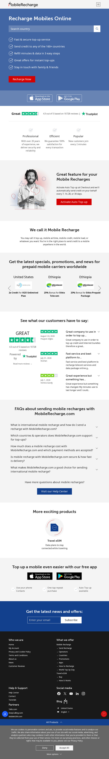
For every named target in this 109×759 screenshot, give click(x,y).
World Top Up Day (67, 669)
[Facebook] (59, 693)
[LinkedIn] (78, 693)
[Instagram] (83, 693)
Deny (44, 747)
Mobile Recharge (63, 644)
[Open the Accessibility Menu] (5, 714)
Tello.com (13, 709)
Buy (60, 677)
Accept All (64, 747)
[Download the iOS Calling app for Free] (40, 98)
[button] (98, 4)
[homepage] (52, 4)
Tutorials (12, 700)
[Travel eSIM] (54, 527)
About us (12, 659)
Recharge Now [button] (22, 79)
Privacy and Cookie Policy (20, 651)
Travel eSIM (54, 540)
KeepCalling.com (16, 713)
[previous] (10, 288)
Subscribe (71, 620)
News (11, 662)
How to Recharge (66, 666)
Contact (12, 696)
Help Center (14, 692)
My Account (14, 648)
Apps (61, 662)
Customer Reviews (17, 666)
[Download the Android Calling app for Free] (69, 98)
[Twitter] (66, 693)
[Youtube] (72, 693)
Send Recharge (65, 648)
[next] (99, 288)
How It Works (65, 680)
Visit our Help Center (54, 491)
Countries (63, 655)
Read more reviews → (22, 363)
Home (11, 644)
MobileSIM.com (15, 716)
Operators (63, 651)
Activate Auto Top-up (74, 202)
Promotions (64, 659)
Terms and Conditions (18, 655)
